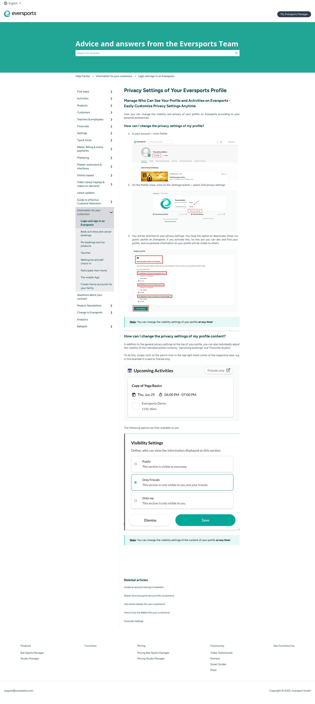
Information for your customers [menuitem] (88, 212)
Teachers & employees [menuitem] (90, 119)
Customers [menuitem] (83, 112)
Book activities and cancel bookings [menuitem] (96, 233)
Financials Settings (133, 621)
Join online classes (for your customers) (144, 604)
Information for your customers (114, 76)
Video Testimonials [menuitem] (221, 652)
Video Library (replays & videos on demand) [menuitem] (91, 184)
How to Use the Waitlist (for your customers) (147, 612)
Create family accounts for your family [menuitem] (96, 286)
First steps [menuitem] (83, 91)
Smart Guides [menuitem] (218, 664)
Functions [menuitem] (90, 645)
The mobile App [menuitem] (90, 277)
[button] (111, 91)
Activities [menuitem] (82, 98)
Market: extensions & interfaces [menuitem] (89, 166)
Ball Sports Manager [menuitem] (32, 652)
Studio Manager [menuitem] (30, 658)
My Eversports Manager (294, 14)
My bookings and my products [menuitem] (93, 244)
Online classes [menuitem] (85, 175)
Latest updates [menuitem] (85, 192)
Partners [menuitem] (215, 658)
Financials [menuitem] (83, 126)
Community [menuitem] (217, 645)
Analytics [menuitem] (82, 319)
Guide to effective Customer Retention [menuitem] (89, 201)
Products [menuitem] (82, 105)
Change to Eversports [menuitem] (89, 312)
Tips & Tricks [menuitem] (84, 140)
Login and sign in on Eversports (156, 76)
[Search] (236, 53)
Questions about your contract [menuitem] (89, 296)
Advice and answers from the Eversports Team (156, 44)
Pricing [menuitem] (141, 645)
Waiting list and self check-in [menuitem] (92, 261)
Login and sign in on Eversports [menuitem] (93, 222)
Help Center (82, 76)
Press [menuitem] (213, 670)
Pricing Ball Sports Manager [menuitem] (153, 652)
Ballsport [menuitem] (82, 326)
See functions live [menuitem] (283, 645)
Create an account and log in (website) (144, 587)
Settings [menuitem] (82, 133)
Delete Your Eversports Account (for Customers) (149, 595)
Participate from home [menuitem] (94, 270)
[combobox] (154, 53)
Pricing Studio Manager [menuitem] (151, 658)
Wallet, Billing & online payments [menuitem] (90, 149)
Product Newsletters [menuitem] (89, 305)
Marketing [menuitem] (83, 157)
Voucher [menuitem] (86, 252)
